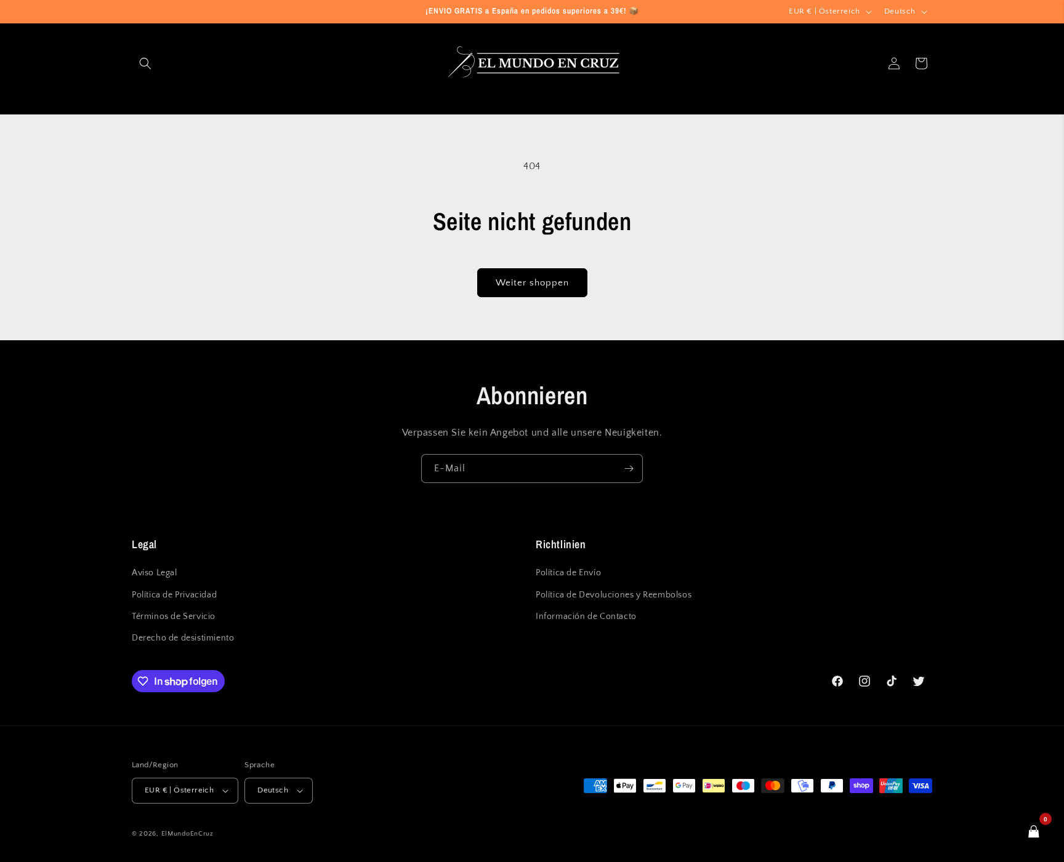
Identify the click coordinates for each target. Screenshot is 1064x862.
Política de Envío (568, 573)
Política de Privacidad (174, 595)
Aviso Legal (154, 573)
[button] (145, 63)
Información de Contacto (586, 616)
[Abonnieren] (628, 468)
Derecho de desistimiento (183, 638)
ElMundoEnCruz (187, 833)
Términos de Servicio (174, 616)
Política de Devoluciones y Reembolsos (613, 595)
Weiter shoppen (532, 282)
